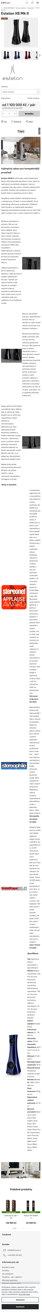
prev (2, 1204)
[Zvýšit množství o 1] (14, 113)
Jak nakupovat (7, 1274)
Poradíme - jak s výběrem (12, 1277)
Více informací (24, 1294)
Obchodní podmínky (9, 1280)
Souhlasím (20, 1307)
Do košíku (29, 114)
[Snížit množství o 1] (3, 113)
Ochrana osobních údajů (11, 1283)
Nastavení (20, 1300)
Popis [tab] (21, 130)
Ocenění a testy (8, 1267)
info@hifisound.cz (14, 1250)
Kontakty (5, 1270)
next (39, 1204)
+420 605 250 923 (15, 1255)
